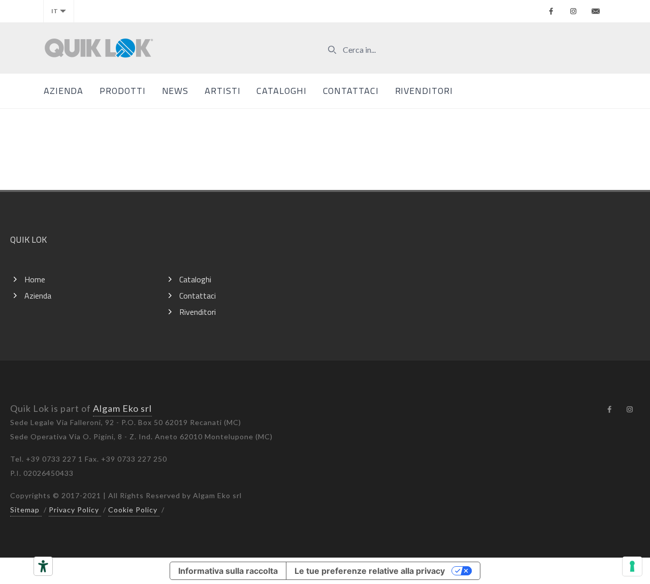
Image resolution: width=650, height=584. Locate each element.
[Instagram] (573, 11)
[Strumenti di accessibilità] (43, 566)
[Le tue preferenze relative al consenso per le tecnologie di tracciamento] (632, 566)
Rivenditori (424, 91)
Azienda (63, 91)
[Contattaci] (595, 11)
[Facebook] (551, 11)
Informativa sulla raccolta (228, 571)
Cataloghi (281, 91)
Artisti (222, 91)
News (175, 91)
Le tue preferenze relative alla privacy (370, 571)
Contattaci (351, 91)
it (54, 11)
